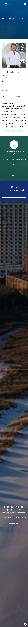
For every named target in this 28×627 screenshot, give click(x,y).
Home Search (14, 196)
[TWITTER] (12, 130)
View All (14, 175)
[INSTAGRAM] (19, 130)
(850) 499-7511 (5, 77)
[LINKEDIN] (22, 130)
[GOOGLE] (5, 130)
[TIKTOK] (8, 130)
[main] (14, 114)
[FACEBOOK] (15, 130)
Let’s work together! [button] (14, 523)
